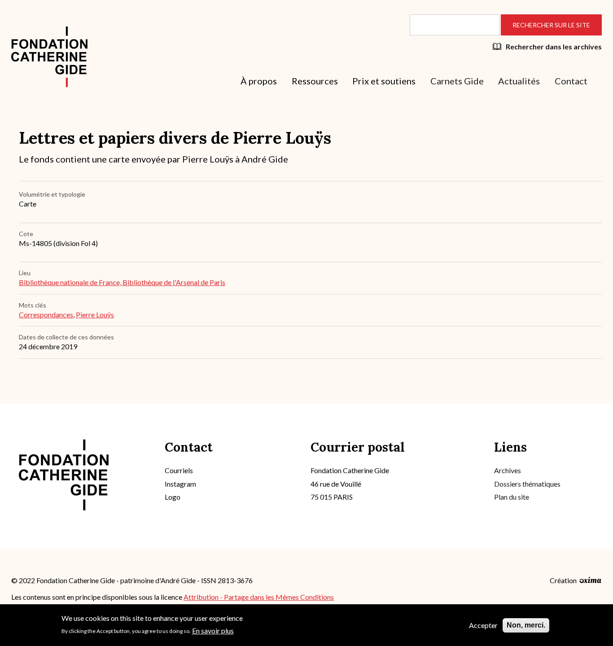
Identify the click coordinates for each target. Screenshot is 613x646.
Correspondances (46, 314)
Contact (571, 80)
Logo (172, 496)
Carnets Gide (457, 80)
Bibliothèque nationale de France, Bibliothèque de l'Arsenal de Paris (122, 282)
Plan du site (511, 496)
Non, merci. (526, 625)
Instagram (180, 483)
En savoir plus (213, 630)
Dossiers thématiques (527, 483)
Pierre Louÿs (95, 314)
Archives (507, 470)
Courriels (179, 470)
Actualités (519, 80)
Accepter (483, 625)
